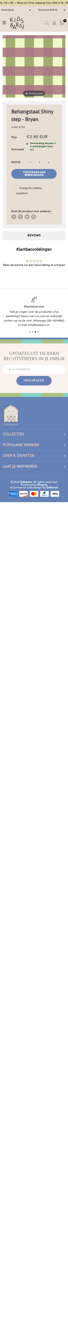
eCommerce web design (26, 487)
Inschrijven (34, 380)
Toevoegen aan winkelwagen (34, 174)
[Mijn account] (54, 23)
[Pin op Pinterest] (20, 216)
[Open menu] (4, 22)
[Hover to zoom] (34, 66)
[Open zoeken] (47, 23)
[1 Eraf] (30, 162)
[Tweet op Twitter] (27, 216)
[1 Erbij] (48, 162)
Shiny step (18, 127)
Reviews (34, 235)
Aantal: (16, 162)
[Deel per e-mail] (33, 216)
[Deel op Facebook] (13, 216)
